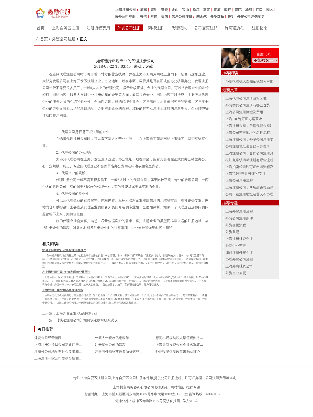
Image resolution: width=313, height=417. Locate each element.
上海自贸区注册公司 (95, 377)
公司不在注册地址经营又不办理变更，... (256, 194)
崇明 (154, 9)
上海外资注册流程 (239, 211)
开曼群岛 (217, 16)
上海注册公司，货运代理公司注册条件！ (256, 125)
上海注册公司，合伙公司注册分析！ (252, 153)
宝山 (185, 9)
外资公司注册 (129, 28)
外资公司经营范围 (48, 337)
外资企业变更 (235, 272)
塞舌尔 (201, 16)
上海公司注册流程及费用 (244, 112)
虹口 (259, 9)
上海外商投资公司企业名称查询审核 (183, 344)
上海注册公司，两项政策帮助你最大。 (254, 187)
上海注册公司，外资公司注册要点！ (252, 139)
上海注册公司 (125, 9)
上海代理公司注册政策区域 (246, 98)
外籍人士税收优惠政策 (112, 337)
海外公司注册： (127, 16)
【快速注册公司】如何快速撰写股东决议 (87, 320)
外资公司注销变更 (251, 16)
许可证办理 (235, 28)
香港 (143, 16)
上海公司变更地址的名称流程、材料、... (256, 132)
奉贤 (164, 9)
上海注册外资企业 (239, 238)
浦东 (143, 9)
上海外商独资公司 (239, 266)
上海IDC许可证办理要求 (243, 118)
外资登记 (232, 231)
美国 (164, 16)
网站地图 (177, 387)
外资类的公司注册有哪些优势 (247, 105)
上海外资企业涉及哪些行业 (76, 313)
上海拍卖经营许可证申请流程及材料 (252, 166)
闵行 (227, 9)
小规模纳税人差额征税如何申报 (249, 81)
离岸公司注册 (182, 16)
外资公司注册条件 (239, 218)
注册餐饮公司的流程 (110, 344)
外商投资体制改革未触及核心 (178, 351)
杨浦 (248, 9)
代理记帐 (179, 28)
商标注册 (156, 28)
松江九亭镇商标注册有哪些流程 (249, 160)
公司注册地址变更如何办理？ (247, 146)
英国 (154, 16)
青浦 (217, 9)
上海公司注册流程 (239, 180)
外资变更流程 (235, 225)
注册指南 (260, 28)
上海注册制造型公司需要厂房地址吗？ (63, 344)
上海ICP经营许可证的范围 (245, 173)
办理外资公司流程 (239, 259)
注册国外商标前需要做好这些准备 (120, 351)
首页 (41, 28)
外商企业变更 (235, 245)
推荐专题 (193, 387)
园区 (269, 9)
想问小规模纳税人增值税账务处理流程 (185, 337)
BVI (231, 16)
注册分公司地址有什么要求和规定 (60, 351)
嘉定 (206, 9)
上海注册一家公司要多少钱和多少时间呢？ (66, 358)
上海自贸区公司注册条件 (131, 377)
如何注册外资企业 (239, 252)
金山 (175, 9)
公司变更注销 (206, 28)
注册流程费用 (98, 28)
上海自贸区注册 (65, 28)
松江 (196, 9)
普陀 (238, 9)
